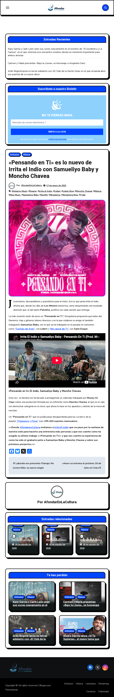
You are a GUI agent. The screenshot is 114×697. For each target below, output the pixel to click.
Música (26, 154)
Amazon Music (20, 191)
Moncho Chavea (84, 191)
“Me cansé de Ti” (59, 329)
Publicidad (103, 691)
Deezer (33, 191)
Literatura (91, 683)
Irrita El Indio (61, 427)
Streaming (55, 194)
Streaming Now (70, 194)
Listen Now (68, 191)
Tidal (83, 194)
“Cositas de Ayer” (25, 329)
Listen (57, 191)
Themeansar (11, 689)
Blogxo (43, 685)
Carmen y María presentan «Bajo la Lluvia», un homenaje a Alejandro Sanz (46, 63)
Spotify (44, 194)
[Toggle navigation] (7, 7)
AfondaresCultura (30, 427)
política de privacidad (57, 139)
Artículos (14, 154)
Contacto (91, 691)
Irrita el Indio (45, 191)
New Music (15, 194)
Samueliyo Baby (30, 194)
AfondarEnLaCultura (31, 185)
